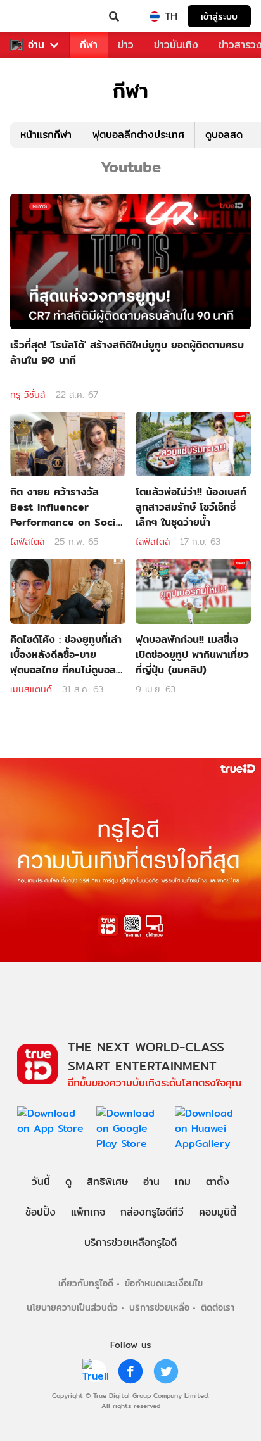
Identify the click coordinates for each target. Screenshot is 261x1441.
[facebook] (130, 1371)
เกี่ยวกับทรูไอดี (85, 1283)
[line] (95, 1371)
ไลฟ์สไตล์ (27, 542)
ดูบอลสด (224, 135)
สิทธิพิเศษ (107, 1182)
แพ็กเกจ (88, 1212)
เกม (183, 1182)
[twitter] (166, 1371)
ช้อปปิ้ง (40, 1212)
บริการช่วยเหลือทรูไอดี (130, 1242)
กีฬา (89, 45)
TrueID (35, 16)
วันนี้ (41, 1182)
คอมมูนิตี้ (217, 1212)
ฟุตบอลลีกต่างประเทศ (138, 135)
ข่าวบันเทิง (176, 45)
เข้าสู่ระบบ (219, 16)
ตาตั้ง (217, 1182)
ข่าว (126, 45)
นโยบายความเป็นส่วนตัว (72, 1307)
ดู (68, 1182)
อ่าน (36, 45)
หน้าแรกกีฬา (46, 135)
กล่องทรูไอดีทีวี (152, 1212)
